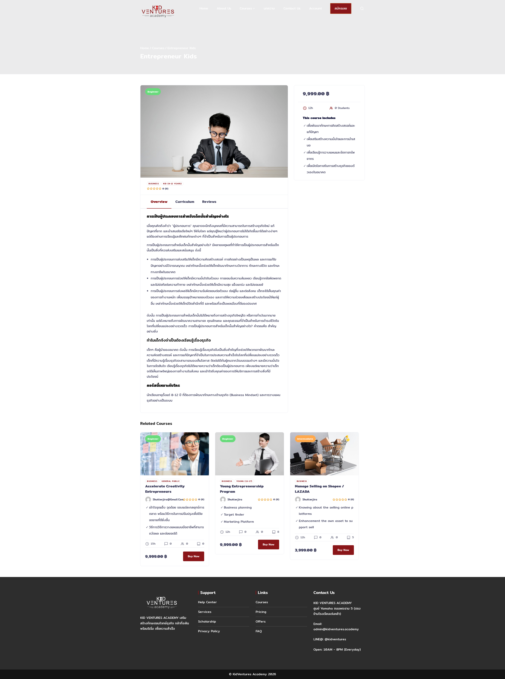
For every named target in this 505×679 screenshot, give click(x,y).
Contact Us (291, 8)
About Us (224, 8)
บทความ (269, 8)
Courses (246, 8)
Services (204, 611)
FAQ (259, 631)
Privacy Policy (209, 631)
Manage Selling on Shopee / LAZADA (319, 488)
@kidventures (335, 639)
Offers (261, 621)
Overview (159, 201)
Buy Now (193, 556)
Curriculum (184, 201)
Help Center (207, 602)
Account (315, 8)
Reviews (209, 201)
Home (203, 8)
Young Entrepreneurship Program (242, 488)
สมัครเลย (341, 8)
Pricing (261, 611)
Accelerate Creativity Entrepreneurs (165, 488)
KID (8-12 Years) (172, 183)
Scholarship (207, 621)
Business (154, 183)
